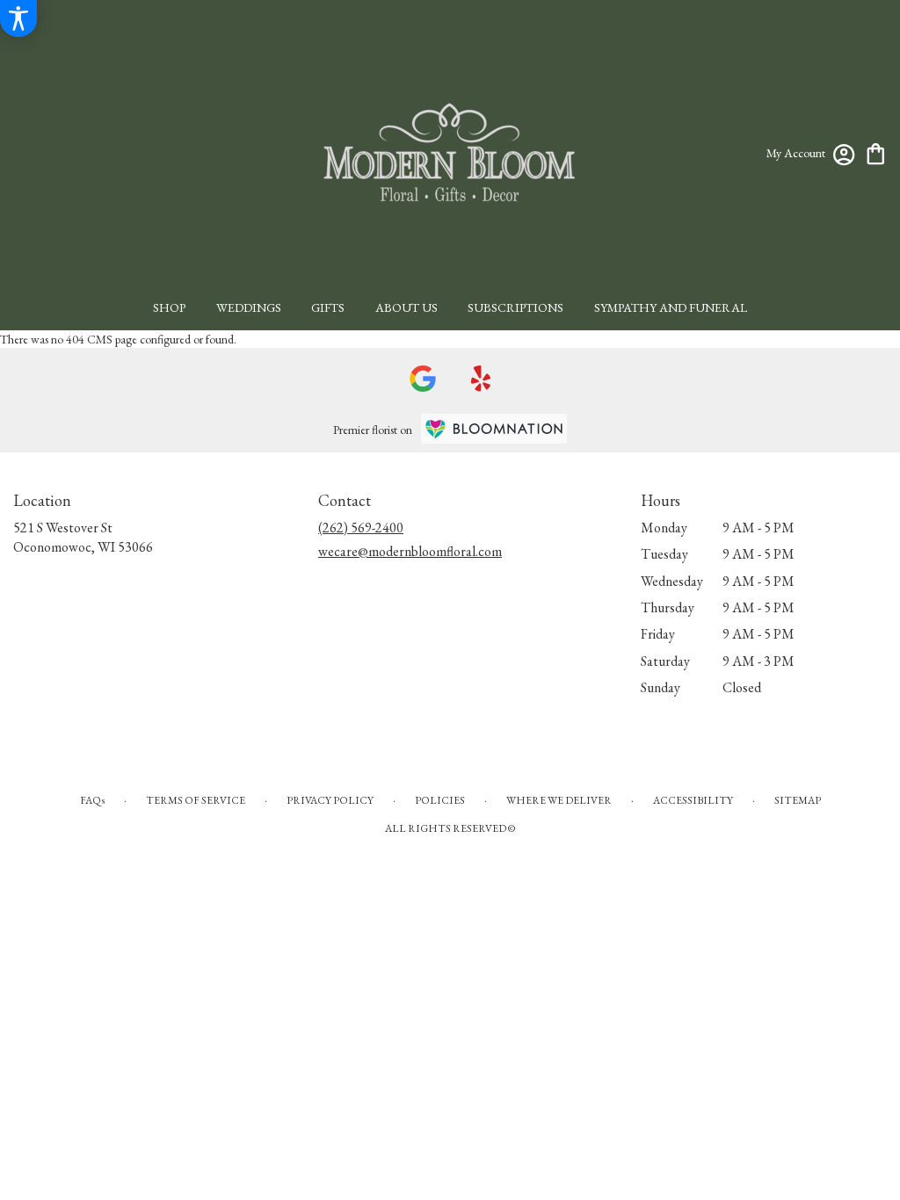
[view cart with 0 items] (876, 152)
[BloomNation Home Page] (494, 429)
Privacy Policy (330, 800)
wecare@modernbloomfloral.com (410, 551)
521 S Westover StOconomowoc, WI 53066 (83, 537)
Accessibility (693, 800)
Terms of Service (195, 800)
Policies (440, 800)
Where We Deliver (559, 800)
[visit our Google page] (423, 378)
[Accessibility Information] (18, 18)
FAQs (92, 800)
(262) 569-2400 (360, 527)
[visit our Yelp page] (481, 378)
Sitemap (797, 800)
